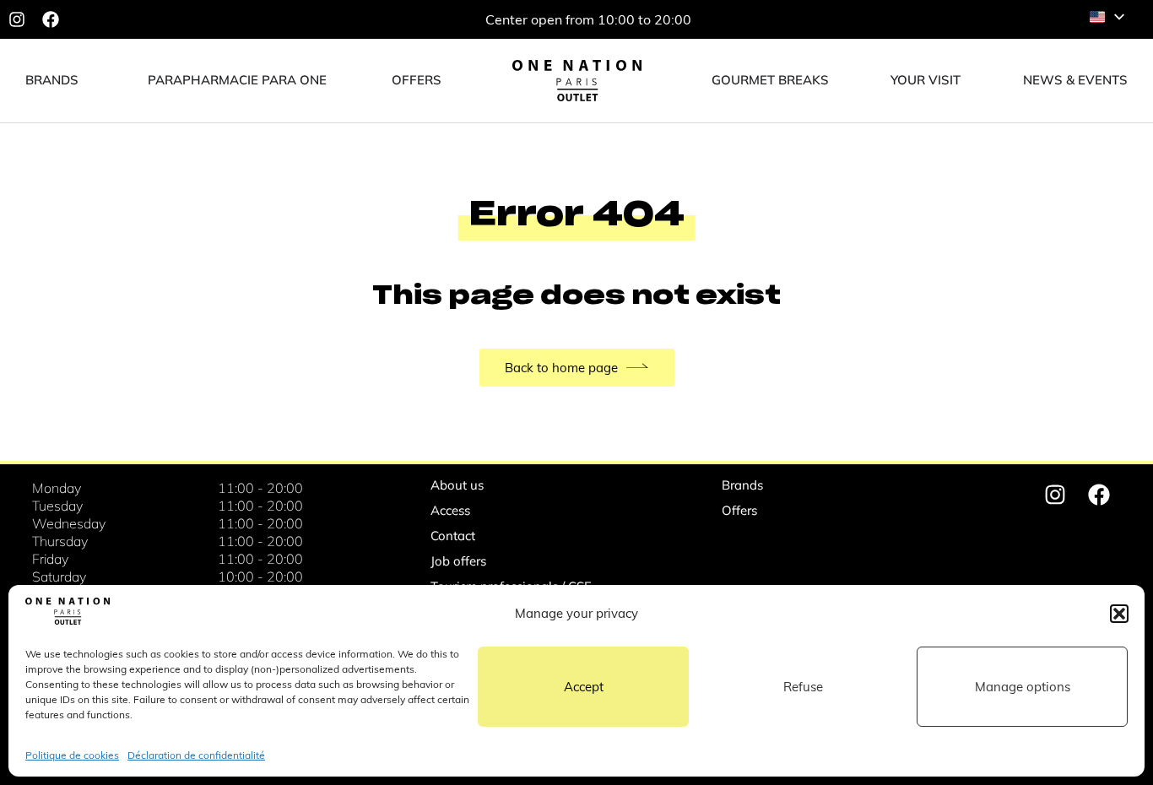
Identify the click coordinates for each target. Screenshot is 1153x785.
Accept (584, 687)
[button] (1119, 613)
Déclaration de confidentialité (196, 755)
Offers (739, 510)
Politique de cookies (72, 755)
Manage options (1022, 687)
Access (450, 510)
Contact (452, 536)
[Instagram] (17, 19)
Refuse (803, 687)
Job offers (458, 561)
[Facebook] (51, 19)
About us (457, 485)
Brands (742, 485)
